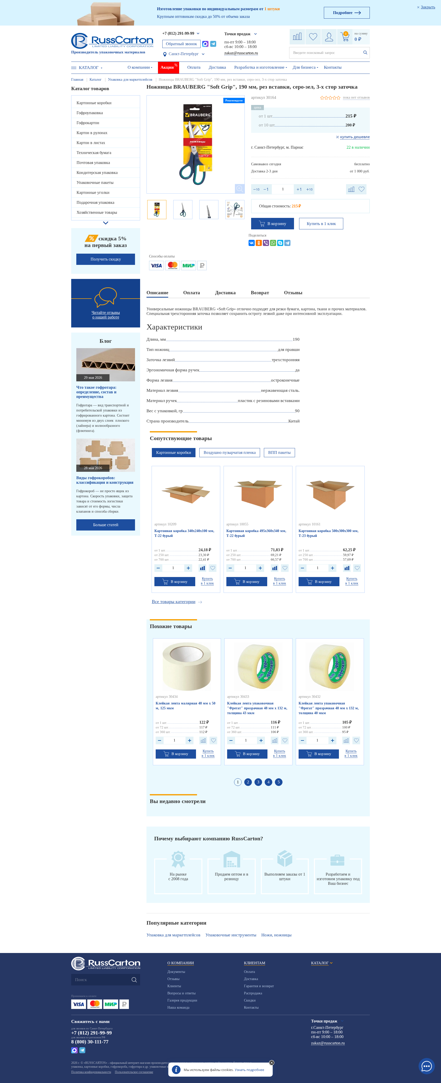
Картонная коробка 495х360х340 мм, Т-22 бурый (256, 533)
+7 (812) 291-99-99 (178, 33)
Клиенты (174, 986)
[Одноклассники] (259, 243)
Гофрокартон (88, 123)
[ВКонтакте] (252, 243)
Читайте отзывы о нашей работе (106, 314)
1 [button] (238, 782)
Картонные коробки (94, 103)
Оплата (194, 67)
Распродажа (253, 993)
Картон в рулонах (92, 133)
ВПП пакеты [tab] (279, 452)
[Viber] (266, 243)
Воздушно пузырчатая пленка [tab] (230, 452)
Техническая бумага (94, 152)
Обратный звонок (181, 44)
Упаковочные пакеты (95, 182)
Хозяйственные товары (97, 212)
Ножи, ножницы (276, 935)
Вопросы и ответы (181, 993)
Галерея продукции (182, 1000)
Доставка (217, 67)
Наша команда (178, 1007)
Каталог (89, 67)
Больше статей (105, 525)
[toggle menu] (73, 67)
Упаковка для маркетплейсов (173, 935)
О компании (139, 67)
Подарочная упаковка (95, 202)
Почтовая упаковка (93, 162)
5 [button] (279, 782)
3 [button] (258, 782)
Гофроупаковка (90, 113)
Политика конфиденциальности (91, 1072)
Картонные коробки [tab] (173, 452)
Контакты (332, 67)
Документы (176, 972)
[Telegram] (287, 243)
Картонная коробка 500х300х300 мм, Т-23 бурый (329, 533)
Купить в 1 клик (321, 223)
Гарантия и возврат (259, 986)
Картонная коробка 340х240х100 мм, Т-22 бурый (184, 533)
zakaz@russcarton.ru (241, 53)
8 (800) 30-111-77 (89, 1041)
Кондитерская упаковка (97, 172)
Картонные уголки (93, 192)
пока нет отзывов (356, 97)
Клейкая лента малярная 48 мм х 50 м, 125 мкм (185, 705)
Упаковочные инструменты (230, 935)
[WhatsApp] (273, 243)
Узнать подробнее (249, 1069)
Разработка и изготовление (259, 67)
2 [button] (248, 782)
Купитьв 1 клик (207, 581)
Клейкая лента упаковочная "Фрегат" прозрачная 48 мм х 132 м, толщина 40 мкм (329, 708)
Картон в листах (91, 142)
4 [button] (268, 782)
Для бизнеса (304, 67)
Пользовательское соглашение (134, 1072)
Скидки (250, 1000)
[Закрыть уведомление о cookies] (271, 1063)
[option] (195, 144)
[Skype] (280, 243)
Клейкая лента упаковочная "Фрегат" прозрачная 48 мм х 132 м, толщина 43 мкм (257, 708)
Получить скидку (106, 259)
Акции (167, 67)
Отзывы (173, 979)
